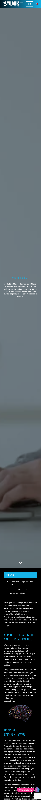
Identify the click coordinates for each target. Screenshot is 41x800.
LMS (29, 4)
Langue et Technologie (17, 593)
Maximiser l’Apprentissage (18, 589)
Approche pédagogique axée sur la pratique (20, 583)
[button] (20, 562)
